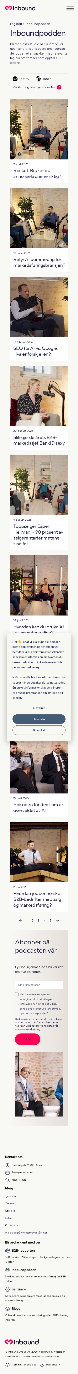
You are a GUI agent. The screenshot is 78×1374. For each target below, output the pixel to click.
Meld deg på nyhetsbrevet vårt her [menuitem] (26, 1232)
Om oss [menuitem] (9, 1203)
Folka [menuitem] (8, 1218)
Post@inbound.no (22, 1172)
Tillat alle (39, 719)
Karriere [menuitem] (10, 1210)
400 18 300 (19, 1180)
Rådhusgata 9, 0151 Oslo (27, 1165)
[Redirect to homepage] (20, 10)
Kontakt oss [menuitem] (12, 1225)
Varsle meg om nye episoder (33, 87)
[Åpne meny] (70, 8)
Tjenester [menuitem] (10, 1196)
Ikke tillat (39, 730)
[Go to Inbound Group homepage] (22, 1344)
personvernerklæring (26, 667)
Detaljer (39, 708)
